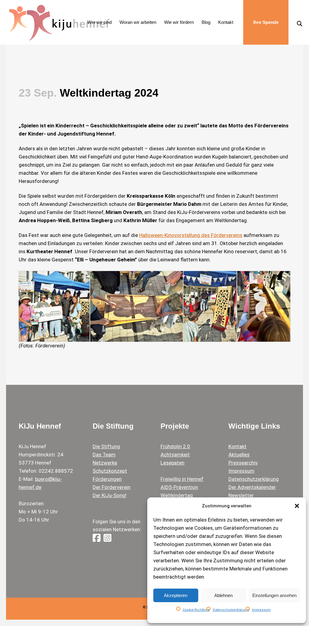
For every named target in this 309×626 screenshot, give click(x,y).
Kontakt (237, 446)
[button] (297, 506)
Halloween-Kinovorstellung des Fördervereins (190, 235)
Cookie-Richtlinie (196, 610)
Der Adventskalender (252, 487)
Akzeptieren (175, 595)
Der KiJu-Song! (109, 495)
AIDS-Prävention (179, 487)
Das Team (104, 455)
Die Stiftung (106, 446)
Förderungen (107, 479)
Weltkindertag (177, 495)
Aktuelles (239, 455)
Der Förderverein (111, 487)
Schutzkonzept (110, 471)
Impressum (261, 610)
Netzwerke (105, 463)
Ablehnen (223, 595)
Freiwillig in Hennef (182, 479)
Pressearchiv (243, 463)
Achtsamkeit (175, 455)
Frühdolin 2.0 (175, 446)
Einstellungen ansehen (274, 595)
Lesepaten (172, 463)
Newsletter (241, 495)
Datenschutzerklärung (231, 610)
